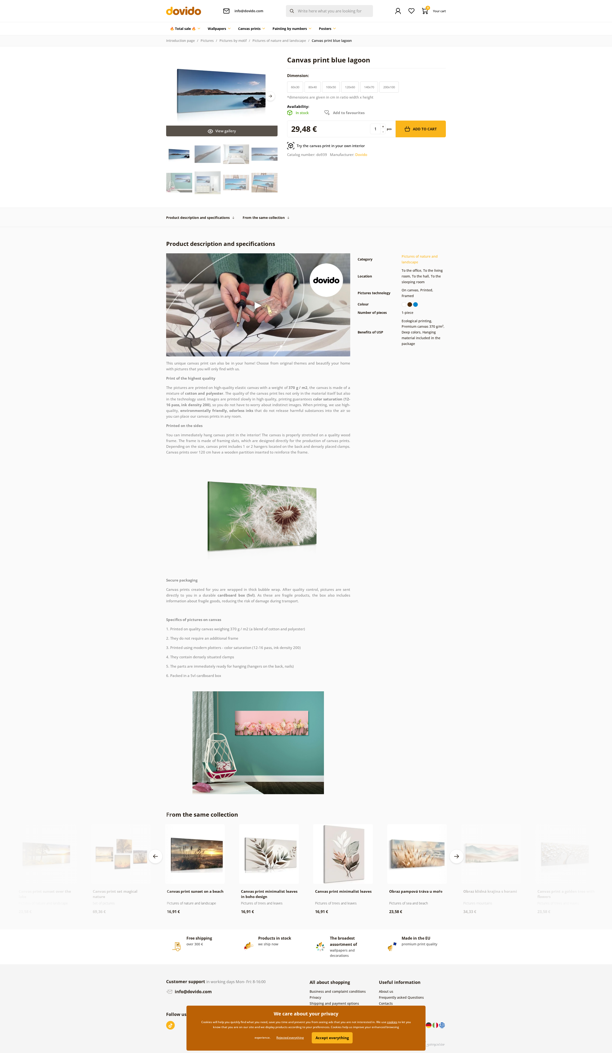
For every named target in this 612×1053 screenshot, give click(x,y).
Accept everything (332, 1037)
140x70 (369, 87)
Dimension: (298, 75)
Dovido (361, 154)
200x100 (389, 87)
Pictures (207, 40)
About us (386, 991)
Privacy (315, 997)
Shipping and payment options (334, 1003)
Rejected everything (290, 1038)
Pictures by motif (233, 40)
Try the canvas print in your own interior (331, 145)
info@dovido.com (193, 991)
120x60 (350, 87)
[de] (429, 1025)
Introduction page (180, 40)
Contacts (386, 1003)
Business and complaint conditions (338, 991)
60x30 (295, 87)
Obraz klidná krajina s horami (490, 891)
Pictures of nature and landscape (279, 40)
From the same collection (264, 217)
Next (270, 96)
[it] (435, 1025)
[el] (442, 1025)
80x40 (312, 87)
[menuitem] (185, 28)
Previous (155, 856)
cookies (392, 1022)
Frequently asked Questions (401, 997)
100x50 (331, 87)
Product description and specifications (198, 217)
